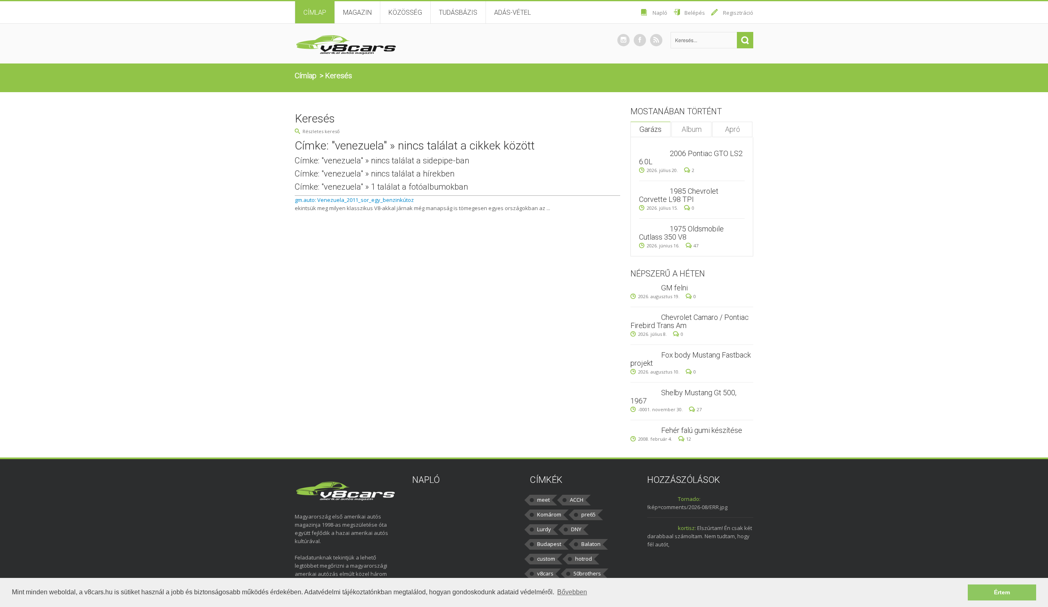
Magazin (357, 12)
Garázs (650, 129)
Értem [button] (1002, 592)
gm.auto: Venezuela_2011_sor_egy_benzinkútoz (354, 200)
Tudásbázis (458, 12)
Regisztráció (738, 12)
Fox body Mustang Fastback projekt (690, 359)
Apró (732, 129)
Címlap (314, 12)
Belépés (694, 12)
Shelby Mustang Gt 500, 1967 (683, 396)
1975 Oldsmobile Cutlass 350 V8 (681, 232)
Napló (660, 12)
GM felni (674, 287)
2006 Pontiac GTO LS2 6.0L (691, 157)
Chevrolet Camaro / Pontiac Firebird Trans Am (689, 321)
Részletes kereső (321, 131)
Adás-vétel (512, 12)
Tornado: (689, 499)
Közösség (405, 12)
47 (695, 245)
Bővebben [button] (572, 592)
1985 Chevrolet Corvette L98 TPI (678, 195)
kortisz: (687, 528)
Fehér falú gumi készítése (701, 430)
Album (692, 129)
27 (699, 409)
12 (688, 439)
